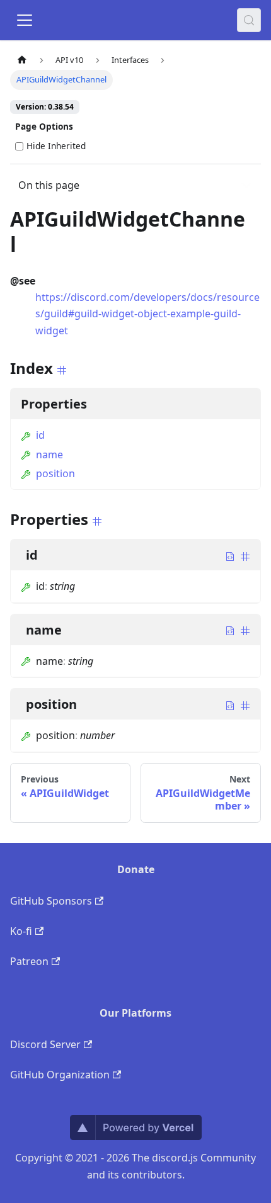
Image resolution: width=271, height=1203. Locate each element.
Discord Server (45, 1044)
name (49, 454)
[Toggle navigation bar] (24, 20)
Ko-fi (21, 931)
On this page (48, 185)
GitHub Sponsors (51, 901)
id (40, 435)
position (55, 473)
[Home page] (22, 60)
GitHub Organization (60, 1075)
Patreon (29, 961)
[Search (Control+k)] (249, 20)
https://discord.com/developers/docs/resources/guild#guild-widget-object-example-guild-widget (147, 313)
